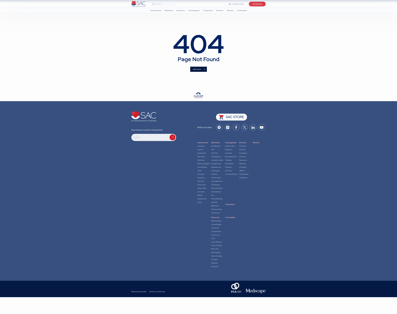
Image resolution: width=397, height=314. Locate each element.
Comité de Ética (231, 174)
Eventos (242, 142)
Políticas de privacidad (138, 292)
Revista (256, 142)
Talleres (242, 171)
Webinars (242, 164)
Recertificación (217, 188)
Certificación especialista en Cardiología (217, 181)
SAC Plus (214, 153)
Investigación (231, 142)
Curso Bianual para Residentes (216, 242)
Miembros (215, 142)
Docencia (215, 217)
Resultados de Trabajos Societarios (230, 160)
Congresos (243, 153)
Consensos (230, 204)
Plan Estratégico (203, 164)
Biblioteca (215, 206)
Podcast (214, 259)
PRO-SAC (215, 249)
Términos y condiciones (157, 292)
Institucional (202, 142)
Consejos (200, 174)
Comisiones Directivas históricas (201, 156)
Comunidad (230, 217)
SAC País (200, 181)
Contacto (201, 192)
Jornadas (242, 167)
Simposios (243, 160)
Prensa (200, 195)
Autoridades (202, 167)
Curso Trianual (216, 245)
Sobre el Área (230, 146)
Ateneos (242, 157)
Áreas (199, 171)
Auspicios (201, 178)
